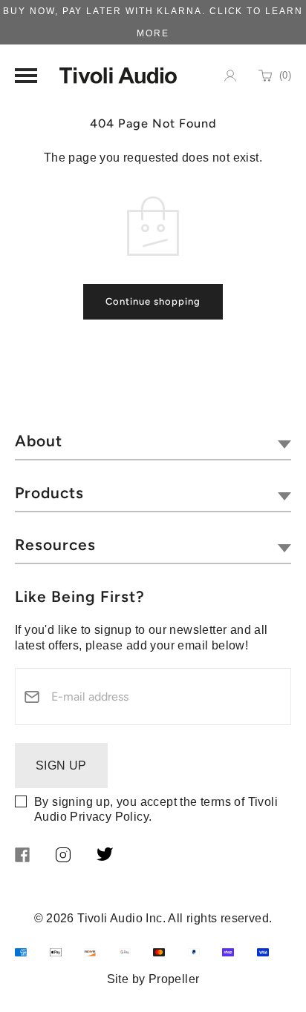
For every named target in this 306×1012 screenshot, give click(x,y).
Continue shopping (153, 301)
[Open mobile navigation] (26, 76)
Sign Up (61, 765)
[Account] (230, 76)
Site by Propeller (153, 979)
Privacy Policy (109, 816)
